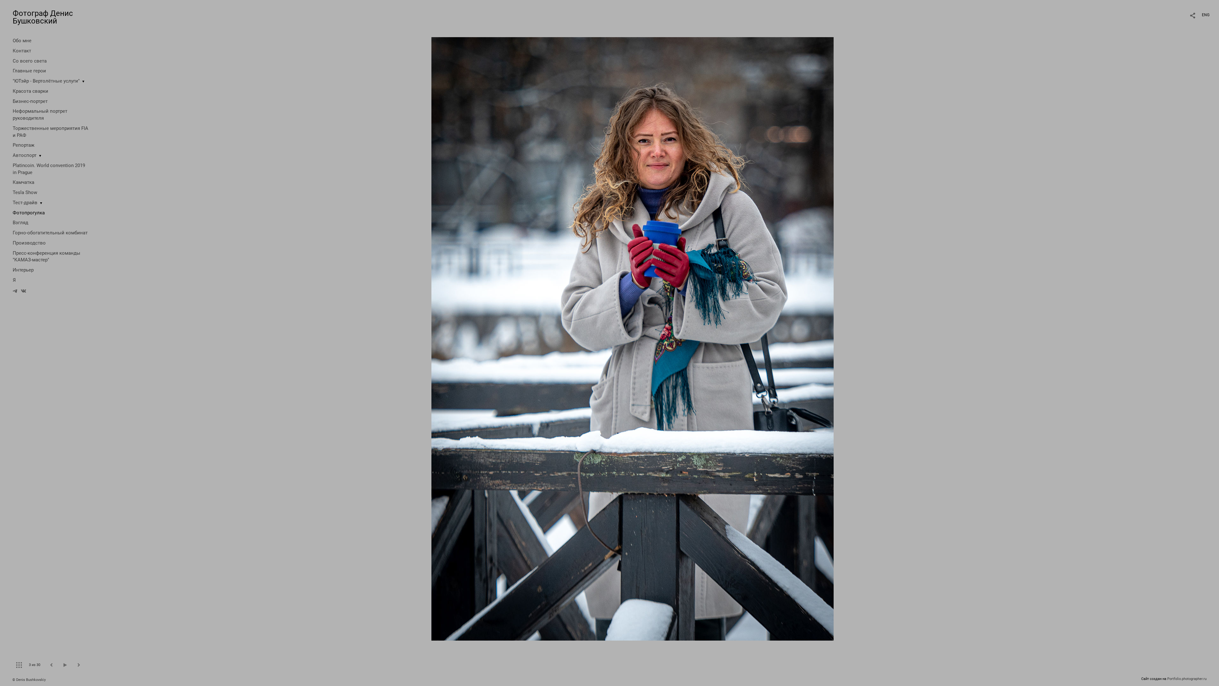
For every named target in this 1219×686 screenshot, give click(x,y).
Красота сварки (30, 91)
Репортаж (23, 145)
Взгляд (20, 222)
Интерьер (23, 270)
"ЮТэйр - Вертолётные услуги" (46, 81)
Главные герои (29, 71)
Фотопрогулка (29, 213)
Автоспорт (25, 155)
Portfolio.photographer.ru (1187, 679)
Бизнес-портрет (30, 101)
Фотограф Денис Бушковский (43, 17)
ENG (1205, 15)
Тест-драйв (25, 202)
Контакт (22, 51)
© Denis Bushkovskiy (29, 680)
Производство (29, 243)
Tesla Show (25, 192)
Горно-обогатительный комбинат (50, 233)
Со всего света (30, 61)
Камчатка (23, 182)
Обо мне (22, 41)
